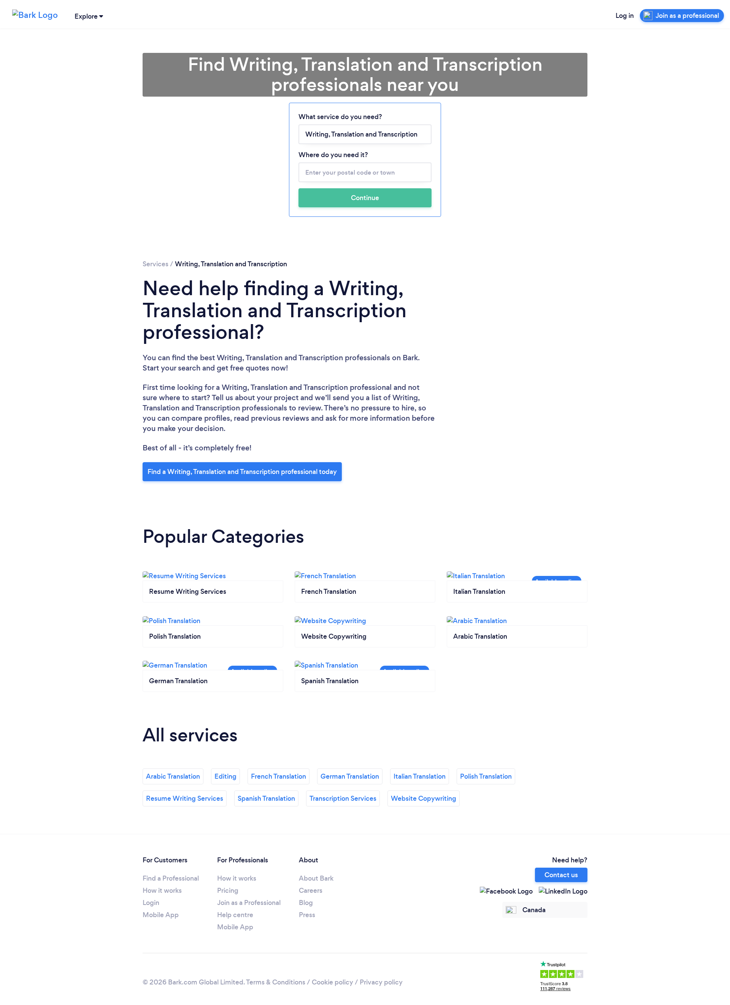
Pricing (227, 890)
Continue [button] (365, 197)
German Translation (350, 776)
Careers (310, 890)
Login (151, 902)
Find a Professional (171, 878)
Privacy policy (381, 982)
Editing (225, 776)
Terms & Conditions (275, 982)
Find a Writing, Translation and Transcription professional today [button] (242, 471)
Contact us (561, 874)
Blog (306, 902)
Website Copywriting (423, 798)
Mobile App (161, 914)
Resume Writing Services (184, 798)
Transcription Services (342, 798)
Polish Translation (486, 776)
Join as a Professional (249, 902)
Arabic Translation (173, 776)
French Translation (278, 776)
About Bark (316, 878)
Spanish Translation (266, 798)
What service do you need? (340, 116)
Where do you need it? (333, 154)
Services (155, 264)
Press (307, 914)
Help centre (235, 914)
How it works (162, 890)
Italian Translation (420, 776)
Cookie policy (332, 982)
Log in (625, 15)
